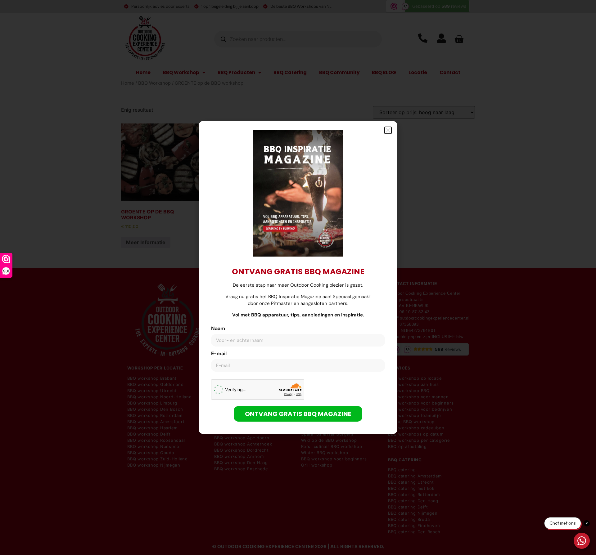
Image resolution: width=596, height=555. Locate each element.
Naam (218, 329)
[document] (298, 277)
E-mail (219, 354)
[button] (388, 130)
